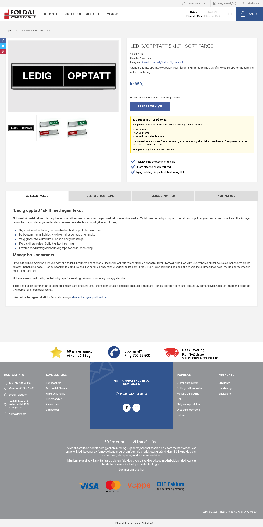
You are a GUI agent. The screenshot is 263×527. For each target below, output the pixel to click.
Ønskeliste (225, 393)
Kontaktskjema (17, 414)
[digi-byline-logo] (112, 523)
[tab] (37, 196)
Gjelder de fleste (190, 357)
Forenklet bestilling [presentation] (100, 195)
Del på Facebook (3, 40)
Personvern (52, 404)
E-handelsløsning (124, 523)
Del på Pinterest (3, 51)
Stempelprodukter (187, 383)
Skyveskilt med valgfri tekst (155, 62)
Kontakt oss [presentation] (226, 195)
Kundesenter (53, 383)
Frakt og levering (55, 393)
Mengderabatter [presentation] (163, 195)
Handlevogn (225, 388)
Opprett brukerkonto (196, 3)
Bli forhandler (54, 399)
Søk (179, 399)
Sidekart (181, 415)
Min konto (224, 383)
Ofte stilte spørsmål (188, 409)
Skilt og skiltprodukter (189, 388)
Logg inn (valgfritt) (227, 3)
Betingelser (52, 409)
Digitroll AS (147, 523)
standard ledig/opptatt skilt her (89, 297)
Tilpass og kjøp (150, 106)
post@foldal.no (18, 394)
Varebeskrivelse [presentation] (37, 195)
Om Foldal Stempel (57, 388)
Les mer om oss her (131, 469)
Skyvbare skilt (177, 62)
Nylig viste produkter (189, 404)
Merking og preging (188, 393)
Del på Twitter (3, 46)
